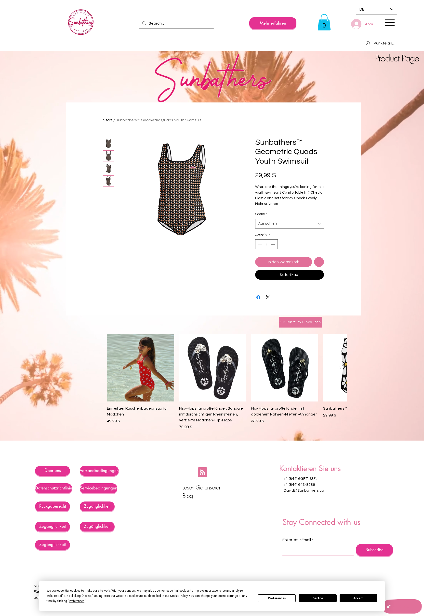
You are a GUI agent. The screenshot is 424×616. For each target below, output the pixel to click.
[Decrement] (259, 262)
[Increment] (273, 262)
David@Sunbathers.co (304, 508)
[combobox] (289, 241)
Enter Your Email (296, 557)
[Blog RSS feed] (202, 490)
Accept (358, 598)
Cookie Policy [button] (178, 596)
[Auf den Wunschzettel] (319, 280)
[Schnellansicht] (140, 385)
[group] (227, 400)
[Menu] (389, 22)
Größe (261, 231)
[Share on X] (268, 315)
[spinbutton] (266, 262)
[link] (324, 22)
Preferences (277, 598)
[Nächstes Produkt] (340, 385)
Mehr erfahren (312, 194)
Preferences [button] (76, 601)
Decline (318, 598)
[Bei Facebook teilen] (258, 315)
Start (108, 120)
